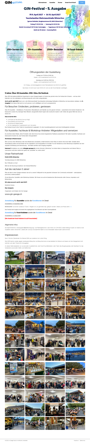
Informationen (42, 2)
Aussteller (52, 2)
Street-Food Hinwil (70, 2)
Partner (60, 2)
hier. (70, 206)
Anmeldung (9, 212)
